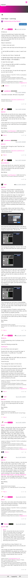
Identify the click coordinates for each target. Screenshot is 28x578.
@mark (4, 338)
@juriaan (3, 111)
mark (5, 184)
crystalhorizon (7, 91)
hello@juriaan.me (23, 82)
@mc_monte (14, 474)
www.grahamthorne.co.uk (14, 558)
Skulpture (6, 524)
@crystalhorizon (5, 163)
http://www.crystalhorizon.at (17, 99)
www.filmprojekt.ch (12, 131)
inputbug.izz (4, 346)
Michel (5, 109)
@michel (3, 144)
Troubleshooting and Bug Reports (11, 21)
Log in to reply (23, 24)
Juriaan (5, 29)
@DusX (9, 474)
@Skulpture (4, 474)
